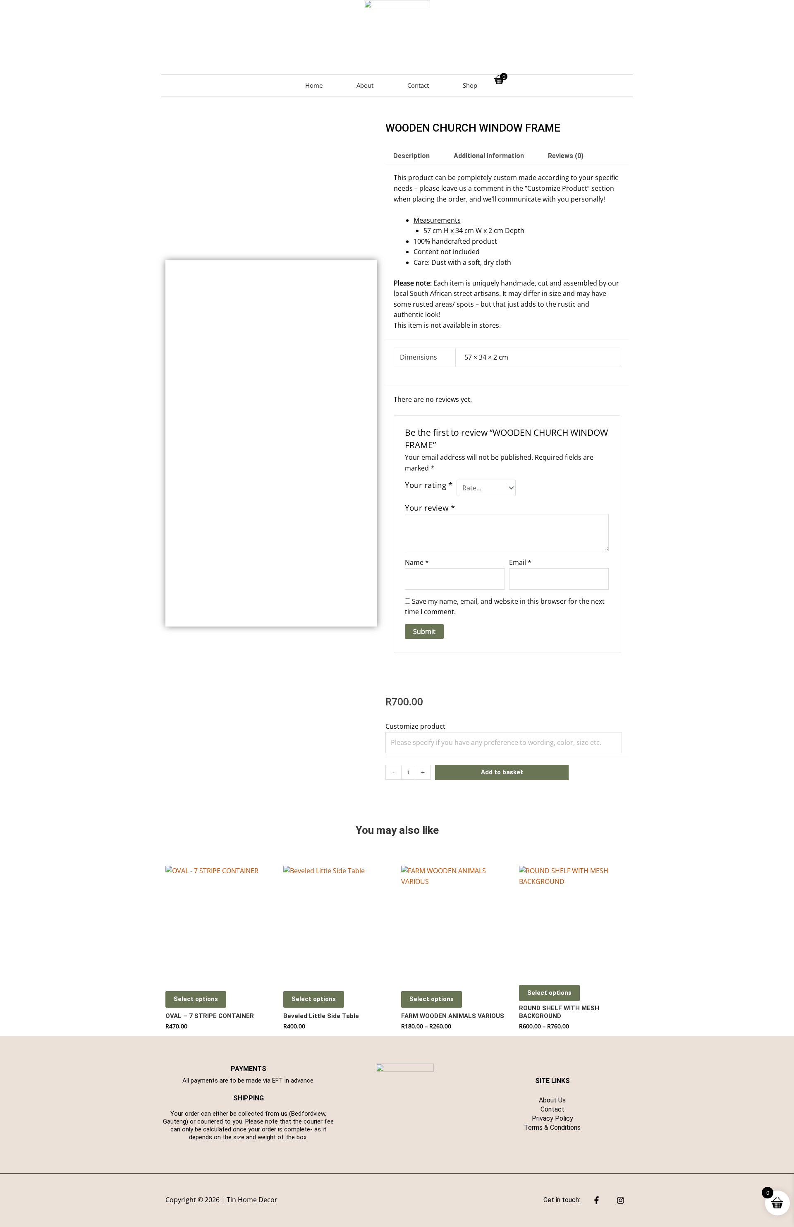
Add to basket (502, 772)
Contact (418, 85)
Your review (430, 507)
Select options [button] (196, 999)
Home (314, 85)
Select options (431, 999)
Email (520, 562)
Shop (470, 85)
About (364, 85)
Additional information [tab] (489, 156)
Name (417, 562)
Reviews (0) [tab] (566, 156)
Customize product (415, 726)
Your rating (428, 485)
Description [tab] (411, 156)
